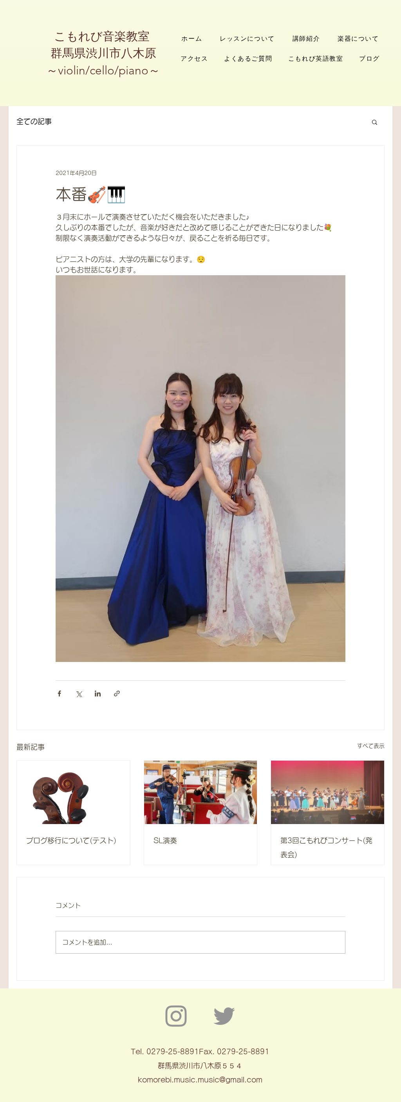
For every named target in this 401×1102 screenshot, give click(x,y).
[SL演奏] (200, 792)
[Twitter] (224, 1016)
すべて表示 (371, 745)
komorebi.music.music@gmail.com (200, 1079)
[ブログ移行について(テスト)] (73, 792)
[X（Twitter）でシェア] (78, 693)
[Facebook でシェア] (59, 693)
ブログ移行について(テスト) (71, 840)
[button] (374, 122)
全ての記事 (34, 121)
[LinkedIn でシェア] (97, 693)
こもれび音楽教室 (103, 36)
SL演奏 (165, 840)
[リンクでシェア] (117, 693)
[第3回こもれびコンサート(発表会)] (327, 792)
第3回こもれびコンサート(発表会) (326, 847)
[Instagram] (176, 1016)
